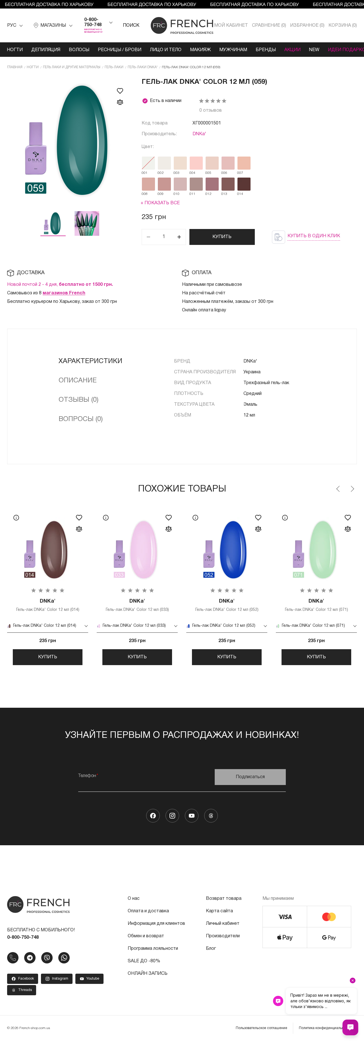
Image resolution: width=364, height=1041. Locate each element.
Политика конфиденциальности (325, 1028)
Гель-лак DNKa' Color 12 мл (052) (226, 605)
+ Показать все (160, 203)
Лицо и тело (165, 50)
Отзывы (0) (78, 400)
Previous (338, 489)
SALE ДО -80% (144, 961)
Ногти (15, 50)
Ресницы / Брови (119, 50)
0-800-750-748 (93, 22)
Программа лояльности (153, 949)
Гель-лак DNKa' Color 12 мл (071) (316, 605)
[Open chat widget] (350, 1027)
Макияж (200, 50)
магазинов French (64, 293)
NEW (314, 50)
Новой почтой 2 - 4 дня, (60, 285)
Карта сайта (219, 911)
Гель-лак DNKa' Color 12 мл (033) (137, 605)
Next (352, 489)
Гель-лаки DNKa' (143, 67)
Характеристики (90, 361)
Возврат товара (223, 899)
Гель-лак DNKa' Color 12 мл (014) (47, 605)
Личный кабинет (222, 924)
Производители (223, 936)
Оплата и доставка (148, 911)
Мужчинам (233, 50)
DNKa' (199, 134)
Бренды (266, 50)
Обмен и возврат (146, 936)
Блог (211, 949)
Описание (78, 381)
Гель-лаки (114, 67)
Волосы (79, 50)
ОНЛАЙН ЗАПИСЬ (147, 974)
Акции (292, 50)
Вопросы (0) (81, 419)
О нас (134, 899)
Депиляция (45, 50)
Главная (14, 67)
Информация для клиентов (156, 924)
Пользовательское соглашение (261, 1028)
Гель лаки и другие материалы (71, 67)
